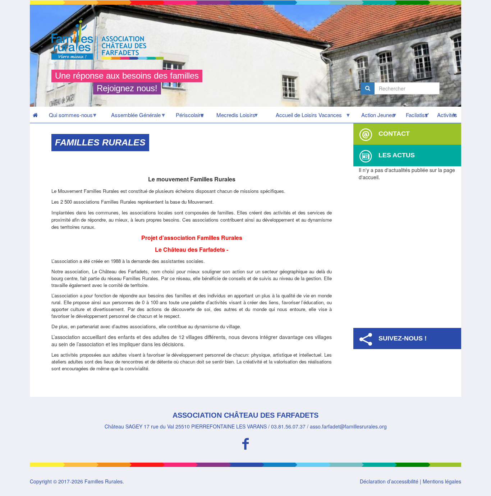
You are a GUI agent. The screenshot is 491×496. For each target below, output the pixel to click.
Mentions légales (442, 481)
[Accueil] (110, 40)
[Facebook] (245, 443)
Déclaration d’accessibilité (389, 481)
